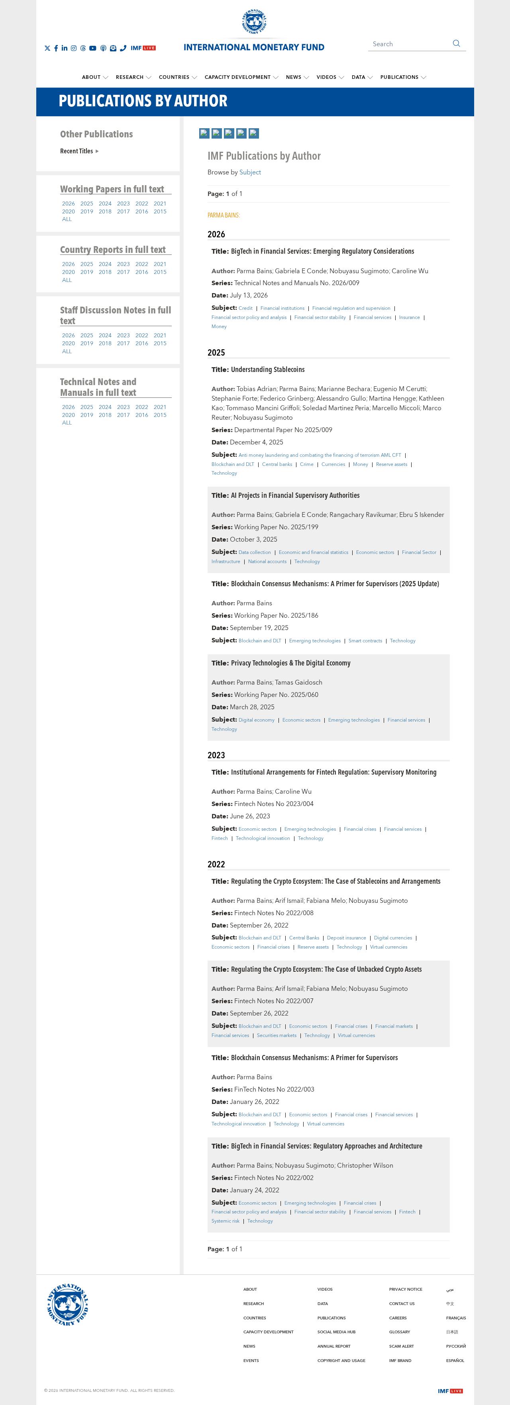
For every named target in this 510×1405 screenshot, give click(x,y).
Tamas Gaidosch (298, 682)
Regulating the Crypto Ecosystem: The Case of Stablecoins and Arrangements (336, 880)
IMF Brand (400, 1360)
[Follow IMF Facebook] (56, 48)
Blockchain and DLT (233, 464)
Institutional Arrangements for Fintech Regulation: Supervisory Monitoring (334, 771)
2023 (123, 204)
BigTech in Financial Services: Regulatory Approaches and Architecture (326, 1145)
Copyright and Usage (341, 1360)
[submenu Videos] (341, 78)
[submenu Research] (148, 78)
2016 (141, 212)
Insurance (409, 317)
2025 (86, 204)
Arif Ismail (289, 900)
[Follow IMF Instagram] (73, 48)
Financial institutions (282, 308)
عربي (450, 1289)
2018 (105, 212)
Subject (250, 172)
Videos (327, 77)
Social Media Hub (336, 1332)
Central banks (277, 464)
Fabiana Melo (326, 900)
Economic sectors (375, 552)
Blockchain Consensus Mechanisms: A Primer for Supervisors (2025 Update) (335, 583)
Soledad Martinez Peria (335, 408)
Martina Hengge (392, 398)
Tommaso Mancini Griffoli (263, 408)
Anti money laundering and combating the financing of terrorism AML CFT (320, 455)
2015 (160, 212)
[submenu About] (105, 78)
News (294, 77)
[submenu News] (306, 78)
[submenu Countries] (194, 78)
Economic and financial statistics (313, 552)
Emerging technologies (315, 641)
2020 (68, 212)
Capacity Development (238, 77)
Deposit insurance (346, 938)
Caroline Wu (410, 271)
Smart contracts (365, 641)
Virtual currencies (388, 947)
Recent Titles (76, 150)
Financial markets (394, 1026)
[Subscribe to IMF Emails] (113, 48)
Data (358, 77)
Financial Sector (419, 552)
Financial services (372, 317)
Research (130, 77)
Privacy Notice (405, 1289)
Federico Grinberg (287, 398)
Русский (456, 1346)
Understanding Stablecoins (268, 369)
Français (456, 1318)
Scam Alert (401, 1346)
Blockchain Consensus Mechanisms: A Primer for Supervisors (314, 1057)
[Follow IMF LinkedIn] (64, 48)
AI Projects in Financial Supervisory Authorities (295, 494)
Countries (174, 77)
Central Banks (304, 938)
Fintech (220, 838)
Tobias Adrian (257, 389)
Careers (398, 1318)
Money (219, 327)
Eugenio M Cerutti (399, 389)
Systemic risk (225, 1221)
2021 (160, 204)
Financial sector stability (320, 317)
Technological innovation (263, 838)
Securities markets (276, 1035)
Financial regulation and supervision (351, 308)
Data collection (255, 552)
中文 (450, 1303)
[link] (204, 133)
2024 (105, 204)
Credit (246, 308)
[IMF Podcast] (103, 48)
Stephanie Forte (234, 398)
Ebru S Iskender (421, 515)
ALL (67, 219)
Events (251, 1360)
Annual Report (334, 1346)
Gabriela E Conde (301, 271)
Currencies (333, 464)
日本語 (452, 1332)
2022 (141, 204)
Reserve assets (391, 464)
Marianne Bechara (344, 389)
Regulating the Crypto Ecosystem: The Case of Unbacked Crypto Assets (326, 968)
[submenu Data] (370, 78)
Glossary (399, 1332)
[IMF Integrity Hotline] (123, 48)
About (91, 77)
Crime (307, 464)
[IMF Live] (450, 1390)
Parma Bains (254, 271)
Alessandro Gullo (341, 398)
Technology (224, 473)
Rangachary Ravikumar (363, 515)
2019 (86, 212)
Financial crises (360, 829)
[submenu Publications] (423, 78)
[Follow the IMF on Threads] (83, 48)
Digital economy (257, 720)
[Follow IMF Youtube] (92, 48)
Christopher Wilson (365, 1165)
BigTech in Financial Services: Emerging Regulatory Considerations (322, 250)
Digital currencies (393, 938)
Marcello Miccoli (396, 408)
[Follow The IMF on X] (47, 48)
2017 (123, 212)
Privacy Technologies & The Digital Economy (291, 662)
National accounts (267, 562)
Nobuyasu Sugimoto (359, 271)
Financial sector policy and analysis (249, 317)
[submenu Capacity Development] (275, 78)
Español (455, 1360)
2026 (68, 204)
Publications (400, 77)
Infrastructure (226, 562)
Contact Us (402, 1303)
